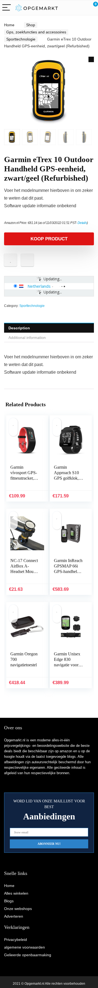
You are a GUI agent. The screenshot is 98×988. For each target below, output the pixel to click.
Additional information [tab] (27, 337)
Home (9, 25)
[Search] (69, 8)
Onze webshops (18, 908)
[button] (91, 59)
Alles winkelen (16, 893)
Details (82, 223)
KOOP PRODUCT (49, 238)
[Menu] (6, 8)
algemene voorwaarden (24, 947)
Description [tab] (19, 328)
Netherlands (39, 286)
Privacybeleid (15, 939)
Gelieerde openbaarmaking (27, 955)
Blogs (9, 901)
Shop (30, 25)
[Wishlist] (81, 7)
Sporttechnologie (20, 39)
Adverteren (13, 916)
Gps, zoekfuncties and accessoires (36, 32)
